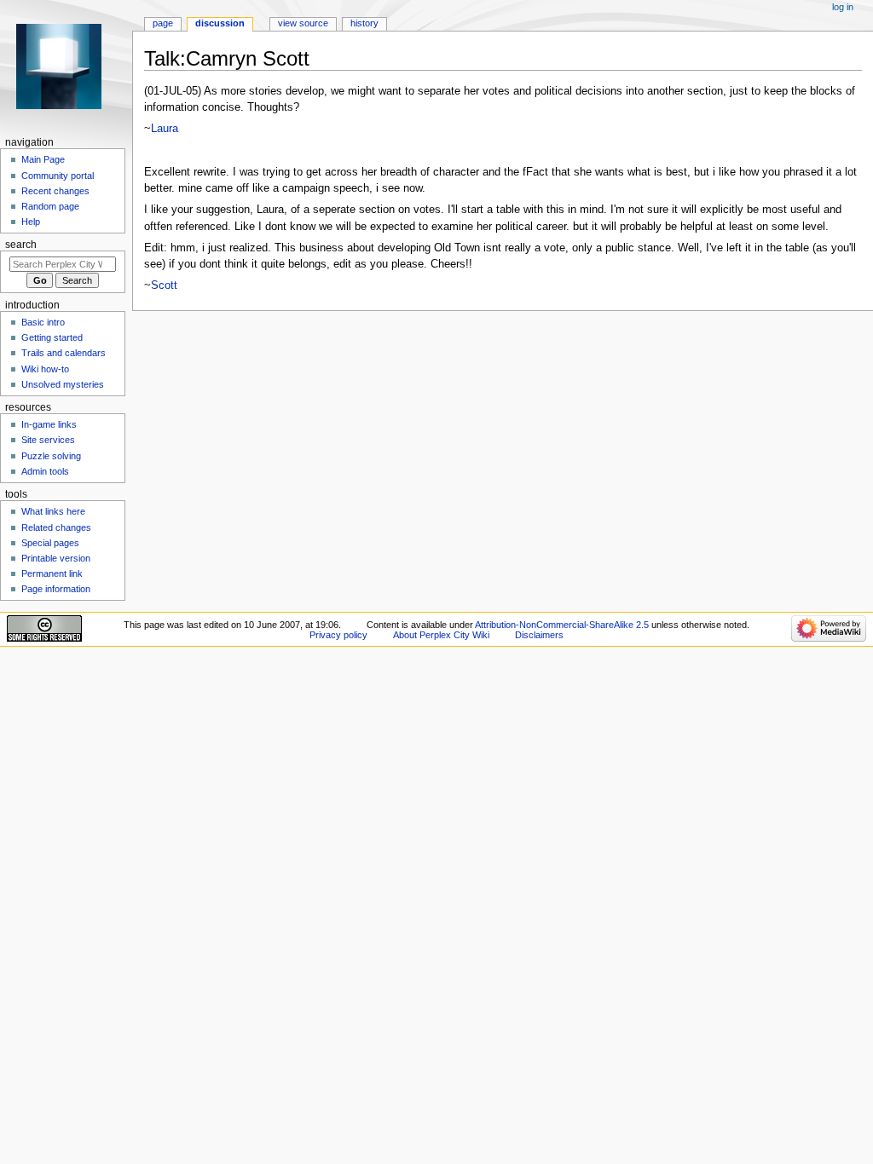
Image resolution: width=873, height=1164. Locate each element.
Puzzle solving (51, 456)
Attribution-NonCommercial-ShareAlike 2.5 (563, 624)
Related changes (56, 527)
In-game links (49, 424)
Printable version (55, 558)
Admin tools (45, 471)
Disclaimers (539, 635)
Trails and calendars (63, 353)
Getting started (52, 337)
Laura (164, 129)
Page (163, 23)
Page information (55, 589)
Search (21, 244)
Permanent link (52, 573)
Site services (48, 440)
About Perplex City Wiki (441, 635)
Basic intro (43, 322)
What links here (53, 511)
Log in (842, 7)
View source (303, 23)
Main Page (43, 159)
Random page (50, 206)
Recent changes (55, 191)
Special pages (50, 543)
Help (30, 221)
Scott (164, 285)
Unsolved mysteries (62, 384)
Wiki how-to (45, 369)
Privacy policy (338, 635)
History (364, 23)
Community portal (57, 175)
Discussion (220, 23)
